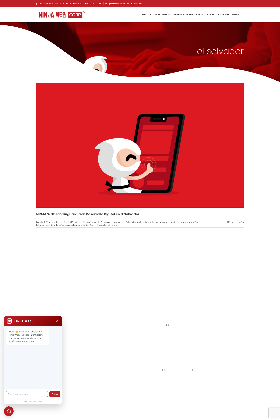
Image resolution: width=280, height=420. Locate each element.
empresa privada (167, 222)
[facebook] (76, 343)
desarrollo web (139, 222)
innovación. (192, 222)
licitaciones (41, 225)
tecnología (83, 225)
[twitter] (82, 343)
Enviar (55, 394)
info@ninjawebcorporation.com (123, 3)
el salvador (153, 222)
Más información (235, 222)
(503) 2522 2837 (98, 327)
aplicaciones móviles (121, 222)
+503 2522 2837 (93, 3)
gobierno (181, 222)
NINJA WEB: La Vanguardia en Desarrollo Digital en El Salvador (87, 214)
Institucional (93, 222)
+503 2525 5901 (74, 3)
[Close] (57, 321)
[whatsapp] (95, 343)
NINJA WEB (45, 222)
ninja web (53, 225)
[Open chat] (9, 411)
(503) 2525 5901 (74, 327)
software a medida (67, 225)
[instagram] (89, 343)
